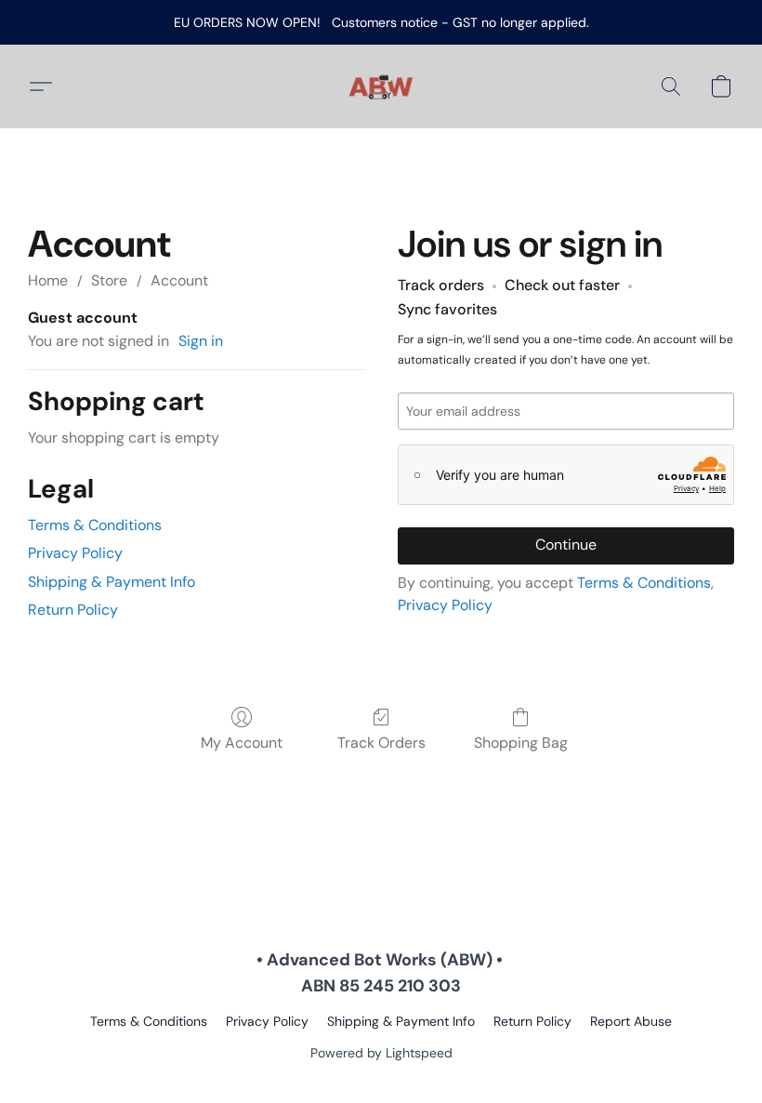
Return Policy (73, 609)
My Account (241, 742)
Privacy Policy (75, 553)
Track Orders (381, 742)
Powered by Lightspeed (381, 1052)
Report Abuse (631, 1021)
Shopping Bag (521, 742)
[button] (381, 86)
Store (109, 280)
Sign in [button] (200, 341)
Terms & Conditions (95, 525)
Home (48, 280)
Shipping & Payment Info (111, 581)
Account (179, 280)
